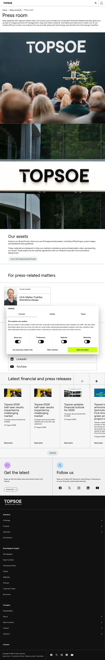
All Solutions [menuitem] (7, 538)
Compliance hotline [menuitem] (17, 656)
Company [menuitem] (6, 605)
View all (53, 453)
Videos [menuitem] (5, 571)
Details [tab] (52, 314)
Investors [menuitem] (6, 634)
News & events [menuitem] (8, 622)
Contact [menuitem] (6, 644)
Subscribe (10, 489)
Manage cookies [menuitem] (30, 656)
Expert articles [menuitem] (8, 560)
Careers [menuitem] (6, 628)
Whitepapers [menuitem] (8, 554)
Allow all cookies (82, 350)
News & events (16, 10)
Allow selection (52, 350)
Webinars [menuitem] (6, 577)
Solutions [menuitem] (6, 515)
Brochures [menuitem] (7, 594)
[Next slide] (97, 381)
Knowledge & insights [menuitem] (11, 548)
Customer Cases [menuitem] (9, 588)
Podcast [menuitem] (6, 583)
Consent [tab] (22, 314)
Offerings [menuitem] (6, 520)
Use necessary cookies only (23, 350)
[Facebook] (60, 488)
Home (4, 10)
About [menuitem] (5, 616)
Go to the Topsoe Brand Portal (23, 259)
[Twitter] (69, 488)
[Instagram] (79, 488)
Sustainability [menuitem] (8, 611)
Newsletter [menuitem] (40, 656)
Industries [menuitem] (6, 532)
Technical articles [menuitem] (9, 565)
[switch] (41, 341)
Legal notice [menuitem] (6, 656)
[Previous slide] (81, 381)
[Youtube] (97, 488)
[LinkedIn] (88, 488)
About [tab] (83, 314)
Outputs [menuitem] (6, 526)
